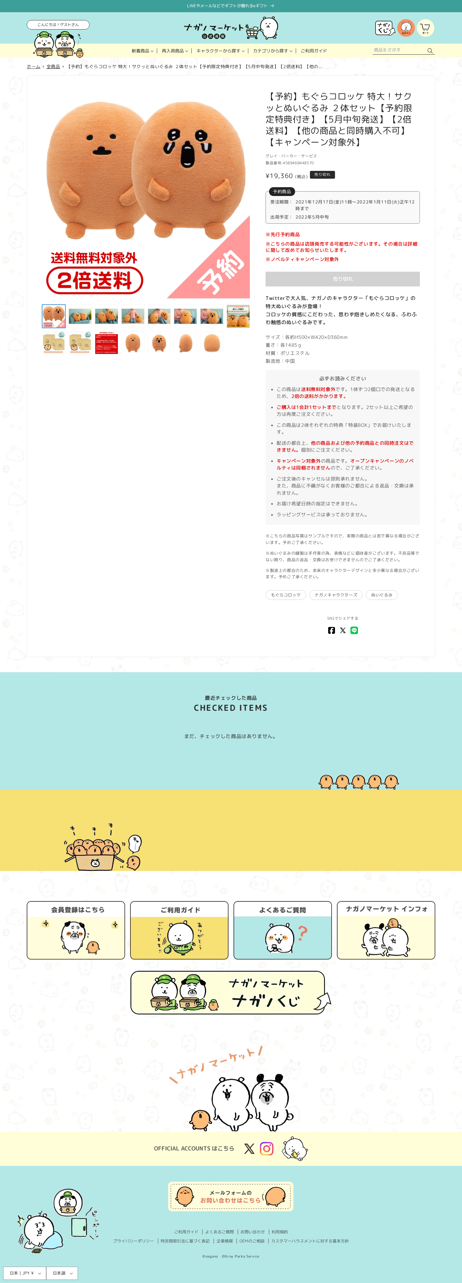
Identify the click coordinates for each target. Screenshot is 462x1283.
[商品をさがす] (430, 51)
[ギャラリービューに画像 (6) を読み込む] (185, 316)
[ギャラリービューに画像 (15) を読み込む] (211, 342)
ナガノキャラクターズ (336, 595)
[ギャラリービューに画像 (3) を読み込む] (106, 316)
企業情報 (225, 1241)
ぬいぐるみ (382, 595)
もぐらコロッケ (286, 595)
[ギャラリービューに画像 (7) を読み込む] (211, 316)
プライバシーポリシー (133, 1241)
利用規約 (280, 1232)
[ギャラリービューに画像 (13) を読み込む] (159, 342)
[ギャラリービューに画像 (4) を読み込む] (133, 316)
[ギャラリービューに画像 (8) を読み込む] (238, 316)
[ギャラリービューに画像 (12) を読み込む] (133, 342)
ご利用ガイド (186, 1232)
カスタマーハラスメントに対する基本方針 (310, 1241)
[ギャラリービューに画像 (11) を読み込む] (106, 342)
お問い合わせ (252, 1232)
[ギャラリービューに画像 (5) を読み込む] (159, 316)
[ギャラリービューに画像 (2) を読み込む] (80, 316)
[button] (142, 51)
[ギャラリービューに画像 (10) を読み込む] (80, 342)
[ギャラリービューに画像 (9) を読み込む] (53, 342)
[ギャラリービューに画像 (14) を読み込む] (185, 342)
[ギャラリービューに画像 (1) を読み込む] (53, 316)
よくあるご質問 (219, 1232)
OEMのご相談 (252, 1241)
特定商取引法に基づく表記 (185, 1241)
